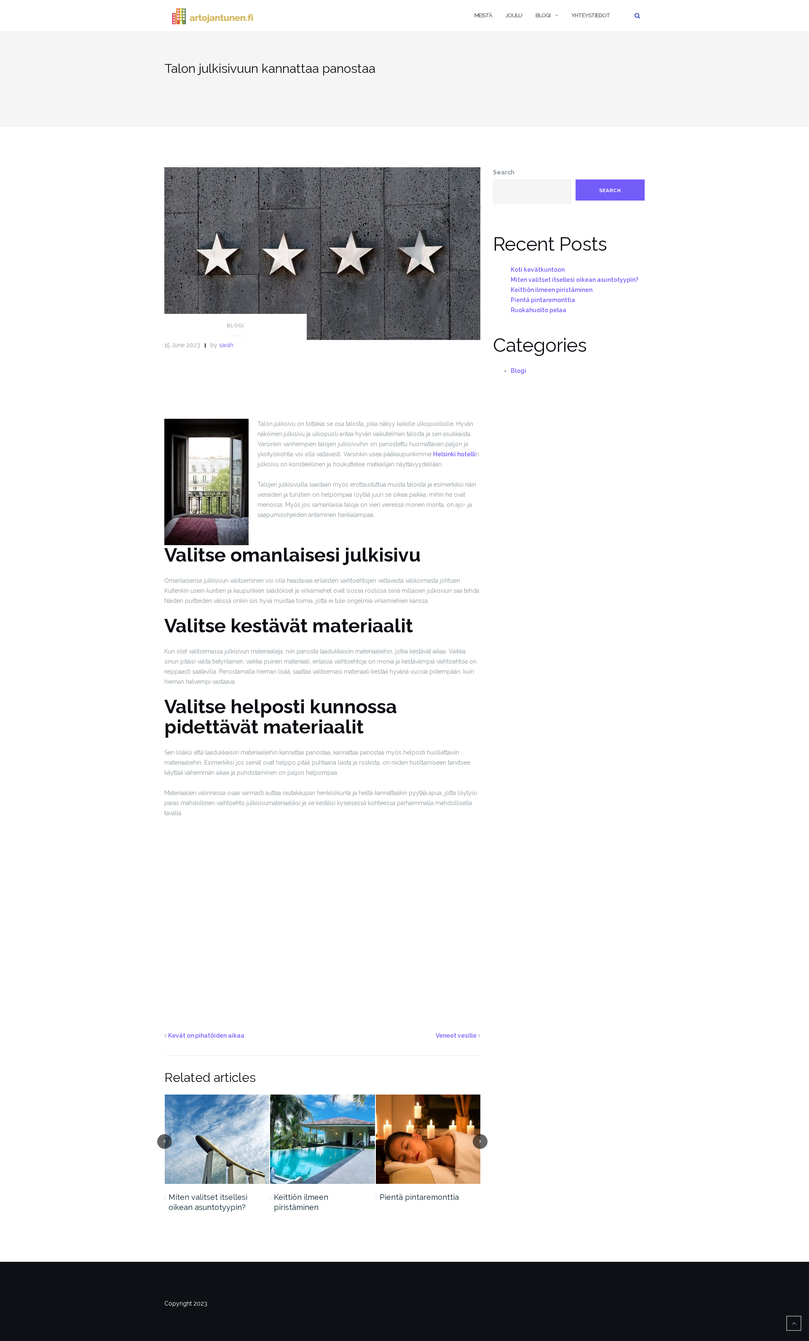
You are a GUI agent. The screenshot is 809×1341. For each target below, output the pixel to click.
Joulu (514, 15)
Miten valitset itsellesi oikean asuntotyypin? (574, 279)
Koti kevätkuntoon (538, 269)
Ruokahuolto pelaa (413, 1197)
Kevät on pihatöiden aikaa (206, 1035)
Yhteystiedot (590, 15)
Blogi (543, 15)
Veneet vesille (456, 1035)
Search (503, 172)
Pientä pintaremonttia (313, 1197)
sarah (226, 345)
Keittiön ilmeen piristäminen (195, 1202)
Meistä (483, 15)
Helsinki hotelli (454, 454)
